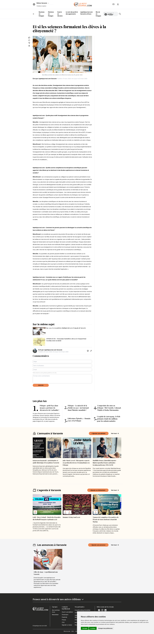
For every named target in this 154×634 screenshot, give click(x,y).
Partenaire (65, 614)
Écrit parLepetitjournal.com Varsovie (45, 78)
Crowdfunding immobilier (82, 610)
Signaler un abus (67, 625)
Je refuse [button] (92, 628)
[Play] (116, 14)
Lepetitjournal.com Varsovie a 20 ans (86, 13)
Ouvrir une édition (67, 612)
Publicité (64, 617)
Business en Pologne (41, 14)
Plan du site (67, 631)
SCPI (76, 613)
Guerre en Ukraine (59, 14)
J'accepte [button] (84, 628)
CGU (63, 622)
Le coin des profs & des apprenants (72, 13)
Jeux (76, 622)
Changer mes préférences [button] (105, 628)
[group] (116, 14)
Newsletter (55, 614)
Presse (64, 620)
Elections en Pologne (51, 14)
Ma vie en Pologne (98, 14)
